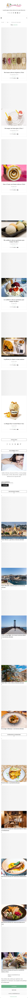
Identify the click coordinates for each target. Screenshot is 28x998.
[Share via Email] (17, 78)
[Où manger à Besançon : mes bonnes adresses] (14, 706)
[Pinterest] (13, 12)
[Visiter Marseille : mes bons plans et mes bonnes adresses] (14, 563)
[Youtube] (15, 12)
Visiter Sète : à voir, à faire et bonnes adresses (12, 682)
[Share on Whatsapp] (16, 78)
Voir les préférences (14, 993)
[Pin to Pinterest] (14, 78)
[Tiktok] (19, 12)
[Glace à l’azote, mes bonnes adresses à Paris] (14, 160)
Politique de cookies (13, 996)
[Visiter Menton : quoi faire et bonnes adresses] (14, 517)
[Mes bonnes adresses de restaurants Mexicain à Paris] (14, 900)
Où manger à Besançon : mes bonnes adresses (12, 728)
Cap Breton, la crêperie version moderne (14, 359)
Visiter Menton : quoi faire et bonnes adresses (12, 539)
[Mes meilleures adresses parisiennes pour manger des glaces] (14, 216)
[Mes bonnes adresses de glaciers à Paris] (14, 49)
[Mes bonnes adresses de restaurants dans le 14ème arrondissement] (14, 806)
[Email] (17, 12)
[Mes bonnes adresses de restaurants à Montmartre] (14, 854)
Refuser (14, 990)
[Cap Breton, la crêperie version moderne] (14, 334)
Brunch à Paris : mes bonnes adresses (10, 782)
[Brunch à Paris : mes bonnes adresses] (14, 761)
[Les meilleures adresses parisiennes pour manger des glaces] (14, 275)
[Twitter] (9, 12)
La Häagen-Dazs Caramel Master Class (14, 423)
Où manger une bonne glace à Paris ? (14, 128)
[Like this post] (10, 78)
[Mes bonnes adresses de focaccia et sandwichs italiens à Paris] (14, 948)
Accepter (14, 986)
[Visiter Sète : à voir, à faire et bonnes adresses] (14, 661)
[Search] (26, 18)
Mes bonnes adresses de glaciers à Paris (14, 72)
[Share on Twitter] (13, 78)
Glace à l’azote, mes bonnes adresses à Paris (14, 184)
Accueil (2, 22)
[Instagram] (11, 12)
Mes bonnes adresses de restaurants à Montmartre (13, 876)
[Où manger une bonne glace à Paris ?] (14, 104)
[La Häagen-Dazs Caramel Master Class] (14, 395)
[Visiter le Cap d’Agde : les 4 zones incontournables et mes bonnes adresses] (14, 612)
